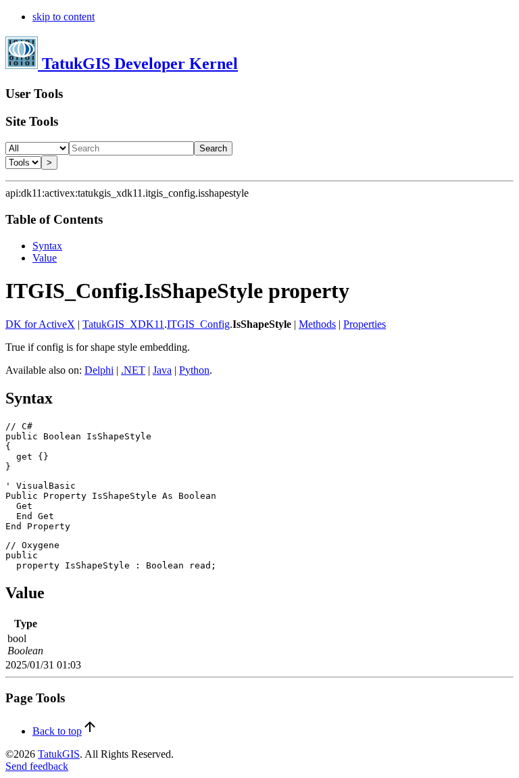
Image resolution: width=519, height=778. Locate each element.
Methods (317, 324)
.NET (133, 370)
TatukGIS (59, 754)
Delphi (99, 370)
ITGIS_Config (198, 324)
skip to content (63, 16)
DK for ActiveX (40, 324)
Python (194, 370)
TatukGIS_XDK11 (123, 324)
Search (213, 148)
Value (44, 258)
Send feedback (36, 766)
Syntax (47, 245)
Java (162, 370)
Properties (364, 324)
